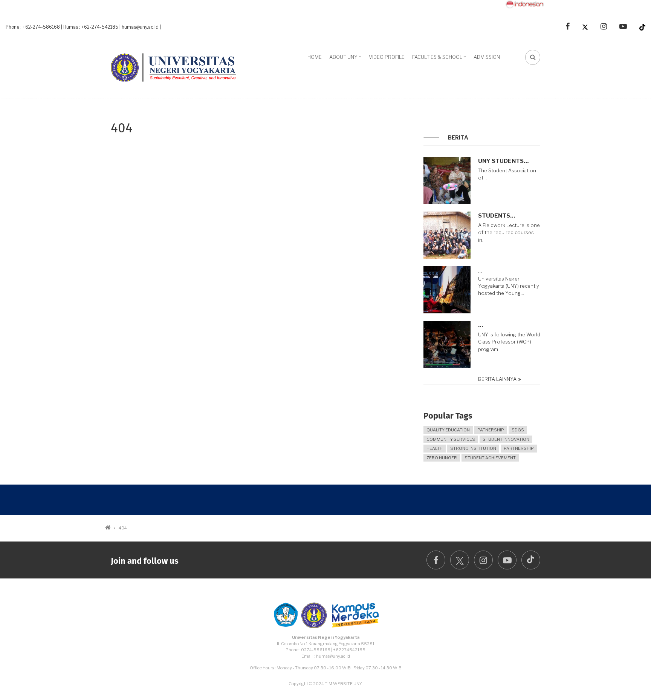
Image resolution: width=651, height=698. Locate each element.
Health (434, 448)
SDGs (518, 430)
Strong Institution (473, 448)
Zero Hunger (441, 457)
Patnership (490, 430)
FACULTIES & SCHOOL (440, 59)
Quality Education (448, 430)
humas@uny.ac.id (140, 27)
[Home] (177, 65)
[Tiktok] (642, 27)
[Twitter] (585, 27)
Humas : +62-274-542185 (90, 27)
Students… (496, 215)
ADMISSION (487, 57)
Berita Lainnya (497, 379)
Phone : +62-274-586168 (33, 27)
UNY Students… (503, 161)
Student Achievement (490, 457)
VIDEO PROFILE (387, 57)
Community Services (450, 439)
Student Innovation (506, 439)
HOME (314, 57)
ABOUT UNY (346, 59)
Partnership (519, 448)
